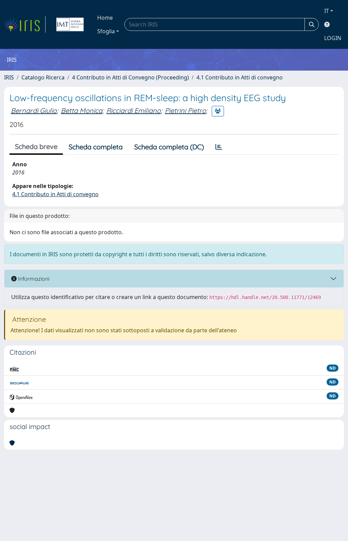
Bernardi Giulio (34, 110)
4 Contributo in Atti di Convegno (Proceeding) (130, 77)
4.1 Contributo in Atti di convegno (239, 77)
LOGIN (332, 38)
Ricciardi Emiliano (133, 110)
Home (105, 17)
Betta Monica (81, 110)
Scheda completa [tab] (96, 147)
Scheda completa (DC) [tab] (169, 147)
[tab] (219, 147)
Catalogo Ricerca (43, 77)
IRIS (9, 77)
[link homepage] (25, 24)
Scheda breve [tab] (36, 146)
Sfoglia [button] (106, 31)
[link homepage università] (70, 24)
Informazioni (33, 278)
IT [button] (326, 11)
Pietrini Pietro (185, 110)
